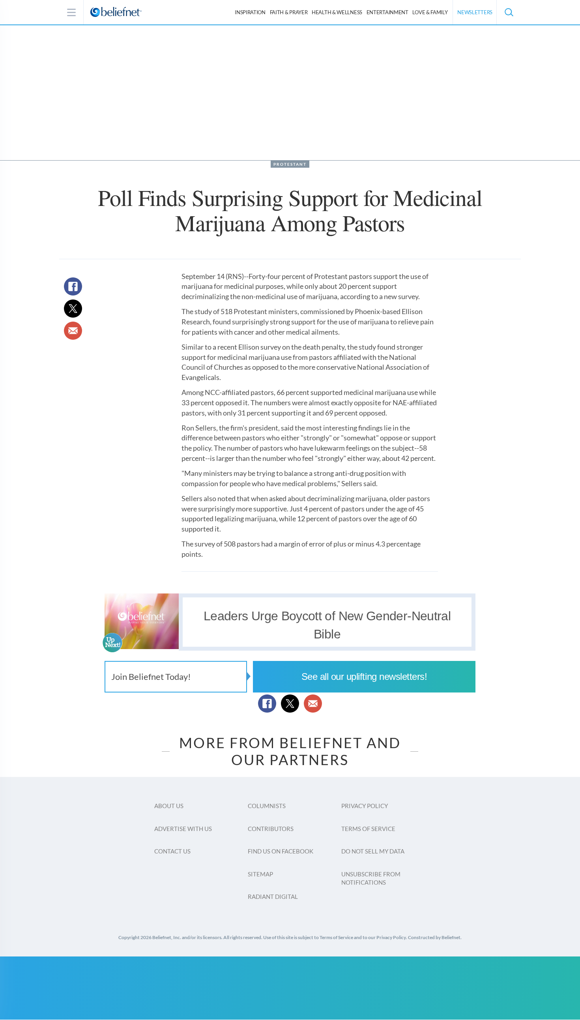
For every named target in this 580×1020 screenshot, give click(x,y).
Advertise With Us (183, 828)
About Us (168, 805)
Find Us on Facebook (280, 851)
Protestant (290, 164)
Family (429, 12)
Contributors (271, 828)
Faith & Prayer (289, 12)
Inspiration (250, 12)
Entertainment (387, 12)
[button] (508, 12)
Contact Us (172, 851)
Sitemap (260, 874)
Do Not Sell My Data (372, 851)
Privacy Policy (364, 805)
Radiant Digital (273, 896)
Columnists (267, 805)
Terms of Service (368, 828)
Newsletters (474, 12)
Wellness (337, 12)
